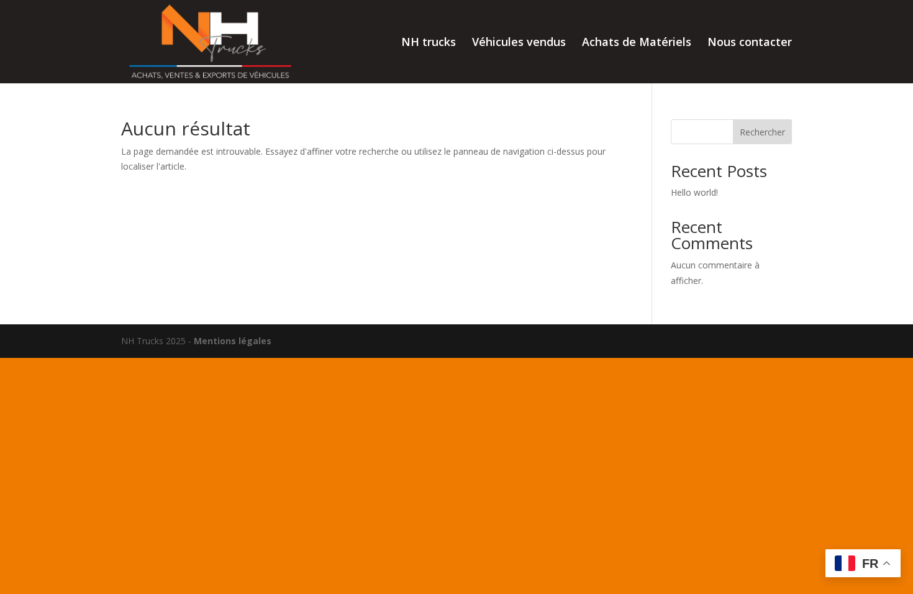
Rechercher (762, 132)
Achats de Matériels (636, 43)
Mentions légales (232, 341)
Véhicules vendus (519, 43)
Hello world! (694, 192)
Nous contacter (749, 43)
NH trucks (428, 43)
